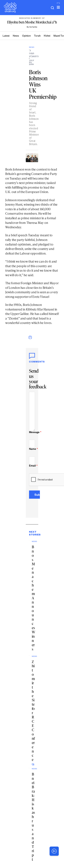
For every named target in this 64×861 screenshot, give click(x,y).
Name (32, 449)
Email (32, 466)
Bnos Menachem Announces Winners (33, 598)
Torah (37, 36)
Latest (6, 36)
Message (32, 432)
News (16, 36)
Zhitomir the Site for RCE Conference (33, 710)
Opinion (26, 36)
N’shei (47, 36)
